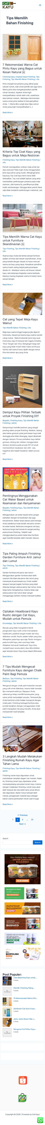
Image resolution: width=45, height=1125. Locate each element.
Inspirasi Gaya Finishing (25, 77)
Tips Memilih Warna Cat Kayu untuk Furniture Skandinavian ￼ (22, 240)
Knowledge (7, 623)
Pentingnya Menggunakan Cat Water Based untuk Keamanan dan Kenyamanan (21, 499)
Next (22, 824)
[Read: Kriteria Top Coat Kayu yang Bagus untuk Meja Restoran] (22, 134)
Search (5, 838)
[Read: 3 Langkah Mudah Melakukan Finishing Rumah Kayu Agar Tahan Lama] (22, 739)
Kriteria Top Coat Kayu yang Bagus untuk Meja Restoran (21, 153)
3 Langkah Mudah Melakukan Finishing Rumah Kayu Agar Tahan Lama (22, 760)
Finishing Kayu (9, 77)
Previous (22, 815)
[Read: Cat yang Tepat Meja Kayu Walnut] (22, 304)
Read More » (8, 112)
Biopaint (6, 420)
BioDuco (6, 678)
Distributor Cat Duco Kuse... (24, 1009)
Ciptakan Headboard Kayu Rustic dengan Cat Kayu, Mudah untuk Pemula (20, 615)
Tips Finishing (8, 249)
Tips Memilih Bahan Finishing (23, 79)
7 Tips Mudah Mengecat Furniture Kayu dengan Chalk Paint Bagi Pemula (22, 670)
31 (32, 819)
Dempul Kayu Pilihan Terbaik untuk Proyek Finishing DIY (22, 414)
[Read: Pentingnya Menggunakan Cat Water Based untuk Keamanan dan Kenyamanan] (22, 479)
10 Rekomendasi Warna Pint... (25, 998)
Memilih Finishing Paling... (23, 988)
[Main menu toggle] (40, 5)
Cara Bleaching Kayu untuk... (25, 978)
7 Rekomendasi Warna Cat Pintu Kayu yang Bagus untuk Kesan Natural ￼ (22, 68)
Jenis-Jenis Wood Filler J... (24, 1019)
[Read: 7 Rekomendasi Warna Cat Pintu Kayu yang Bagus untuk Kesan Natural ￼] (22, 47)
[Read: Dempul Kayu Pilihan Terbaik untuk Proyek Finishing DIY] (22, 387)
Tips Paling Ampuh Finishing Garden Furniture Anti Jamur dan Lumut (22, 557)
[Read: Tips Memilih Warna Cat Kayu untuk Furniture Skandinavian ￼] (22, 218)
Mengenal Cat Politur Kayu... (24, 1029)
